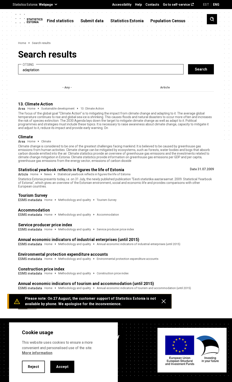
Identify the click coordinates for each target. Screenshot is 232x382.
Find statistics (60, 21)
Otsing (28, 64)
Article (165, 87)
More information (37, 353)
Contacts (152, 4)
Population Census (167, 21)
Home (22, 43)
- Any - (67, 87)
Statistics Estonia (127, 21)
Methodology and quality (74, 200)
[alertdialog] (63, 352)
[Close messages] (163, 301)
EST (206, 4)
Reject (33, 367)
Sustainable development (58, 108)
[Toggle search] (212, 19)
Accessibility (121, 4)
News (48, 174)
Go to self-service (176, 4)
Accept (62, 367)
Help (138, 4)
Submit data (92, 21)
